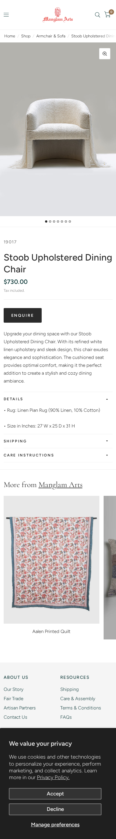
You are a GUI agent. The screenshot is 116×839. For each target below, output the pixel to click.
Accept (55, 793)
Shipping (15, 441)
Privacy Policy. (53, 777)
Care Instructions (29, 455)
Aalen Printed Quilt (51, 631)
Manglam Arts (60, 484)
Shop (25, 36)
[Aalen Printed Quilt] (52, 559)
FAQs (66, 717)
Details (13, 399)
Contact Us (15, 717)
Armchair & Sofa (50, 36)
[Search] (97, 15)
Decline (55, 809)
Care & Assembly (77, 698)
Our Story (13, 689)
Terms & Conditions (80, 708)
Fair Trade (13, 698)
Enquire (22, 315)
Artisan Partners (20, 708)
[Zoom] (104, 53)
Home (9, 36)
